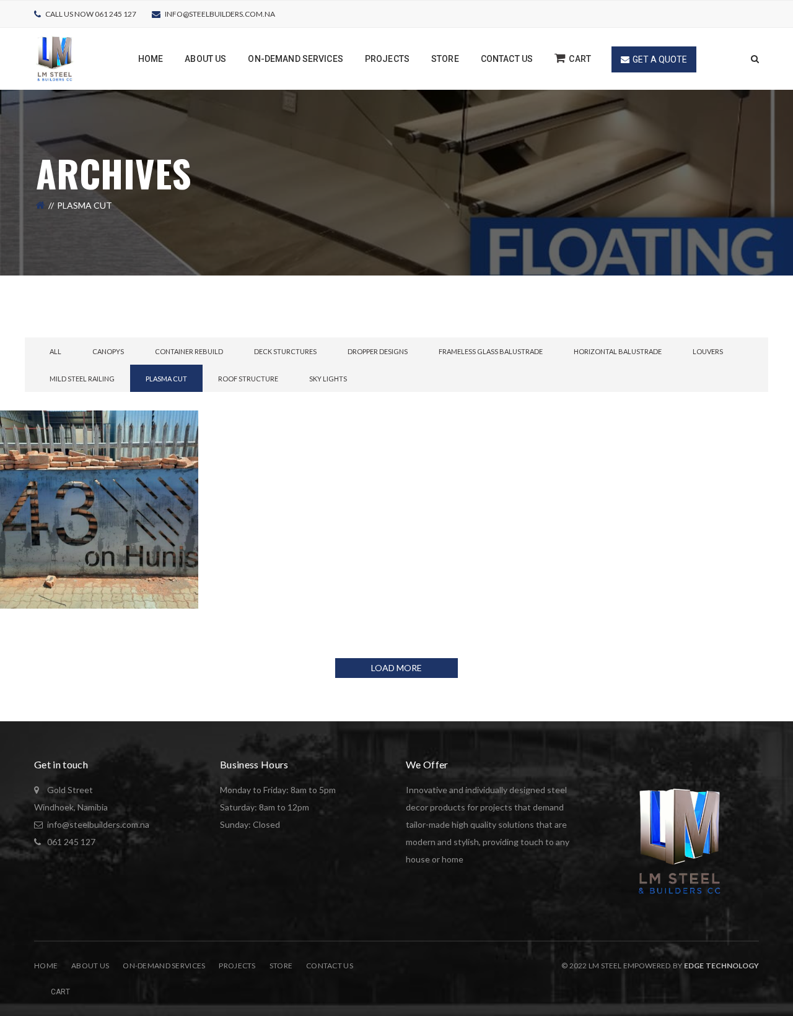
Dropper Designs (378, 351)
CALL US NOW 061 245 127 (90, 14)
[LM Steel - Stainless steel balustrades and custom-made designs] (55, 58)
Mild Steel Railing (82, 379)
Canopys (108, 351)
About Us (90, 965)
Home (46, 965)
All (55, 351)
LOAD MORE (396, 667)
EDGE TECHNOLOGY (721, 965)
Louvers (708, 351)
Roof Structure (248, 379)
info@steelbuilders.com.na (220, 14)
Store (280, 965)
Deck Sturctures (285, 351)
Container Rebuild (189, 351)
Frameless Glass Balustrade (491, 351)
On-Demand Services (164, 965)
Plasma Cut (166, 379)
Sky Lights (328, 379)
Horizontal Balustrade (618, 351)
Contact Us (329, 965)
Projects (237, 965)
